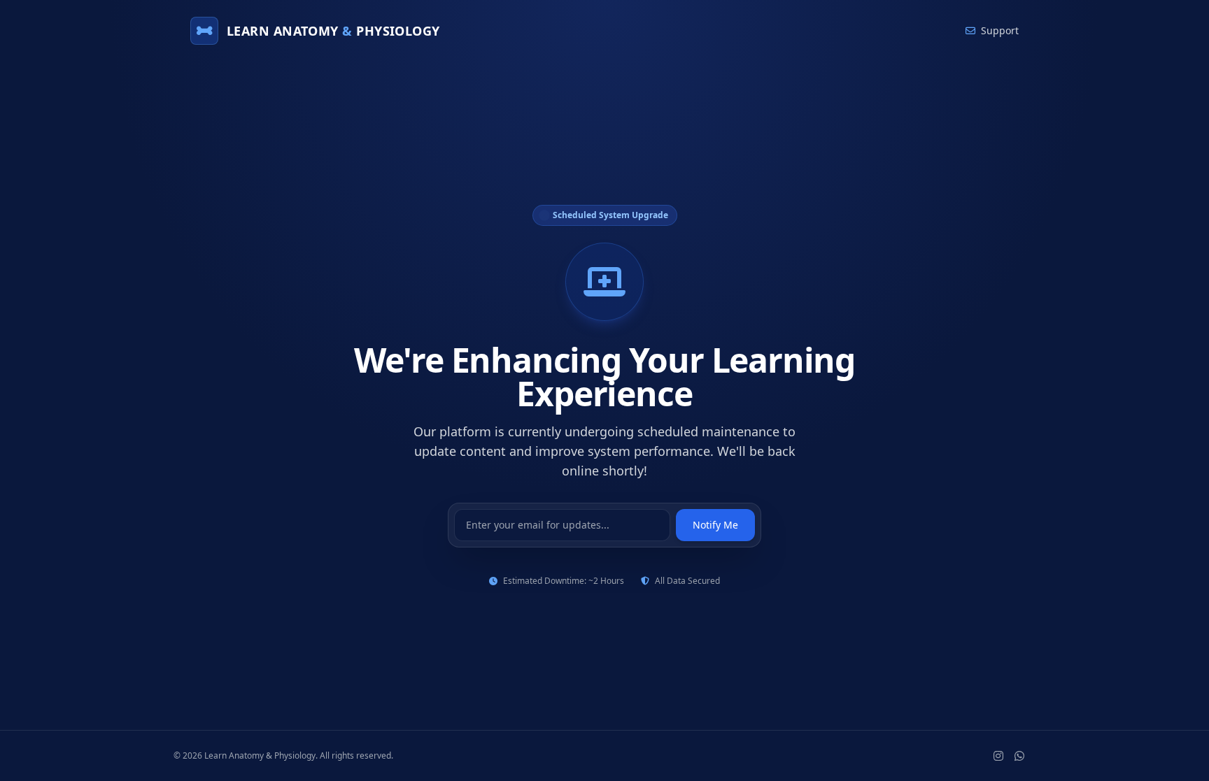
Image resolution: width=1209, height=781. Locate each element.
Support (1000, 30)
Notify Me (715, 524)
